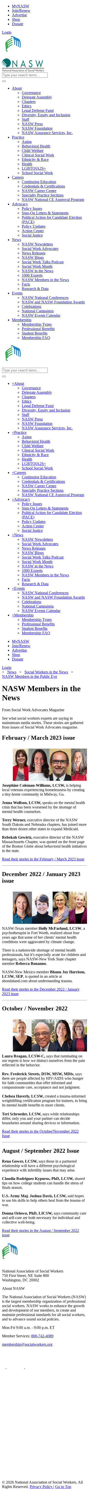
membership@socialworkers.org (27, 1344)
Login (6, 32)
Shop (16, 19)
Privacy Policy (41, 1487)
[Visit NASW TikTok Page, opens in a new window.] (10, 1478)
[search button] (4, 81)
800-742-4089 (42, 1336)
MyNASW (20, 6)
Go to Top (63, 1487)
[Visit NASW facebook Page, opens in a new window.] (4, 1367)
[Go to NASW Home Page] (38, 56)
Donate (17, 24)
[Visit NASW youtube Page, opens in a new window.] (34, 1367)
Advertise (19, 15)
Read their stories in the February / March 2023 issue (43, 859)
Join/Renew (21, 10)
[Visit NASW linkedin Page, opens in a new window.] (15, 1367)
